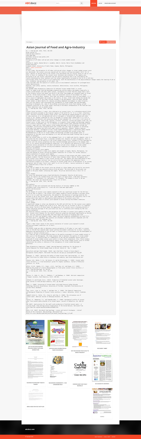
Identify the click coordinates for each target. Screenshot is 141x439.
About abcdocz (98, 436)
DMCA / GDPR (107, 436)
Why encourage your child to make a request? (80, 351)
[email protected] (36, 67)
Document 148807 (102, 348)
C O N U (102, 416)
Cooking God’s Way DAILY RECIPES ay (80, 385)
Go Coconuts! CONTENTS (102, 383)
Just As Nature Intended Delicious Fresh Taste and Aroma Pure (35, 348)
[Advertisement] (70, 25)
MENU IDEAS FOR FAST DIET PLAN (35, 406)
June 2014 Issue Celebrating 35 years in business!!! (57, 349)
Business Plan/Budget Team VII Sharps (35, 383)
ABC (30, 3)
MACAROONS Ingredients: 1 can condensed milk (58, 383)
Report (103, 42)
